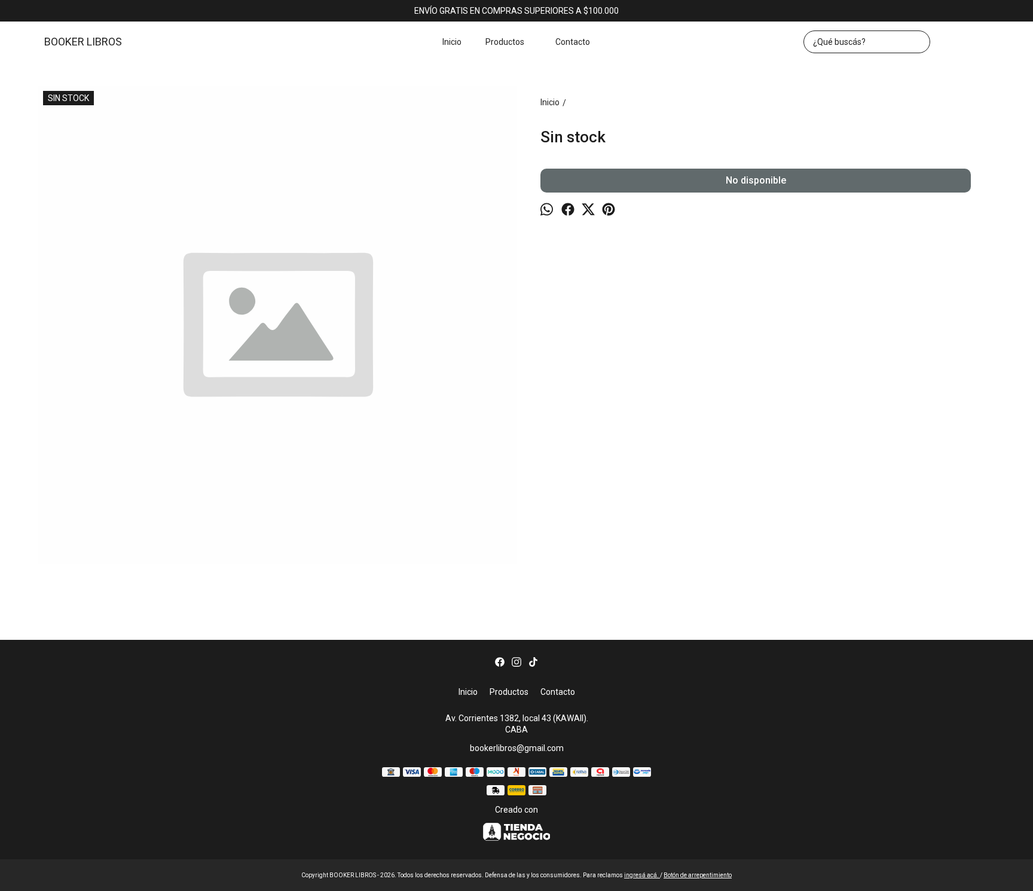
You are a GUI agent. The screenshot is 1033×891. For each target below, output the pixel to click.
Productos (504, 42)
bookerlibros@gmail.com (517, 748)
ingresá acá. (642, 875)
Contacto (572, 42)
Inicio (452, 42)
